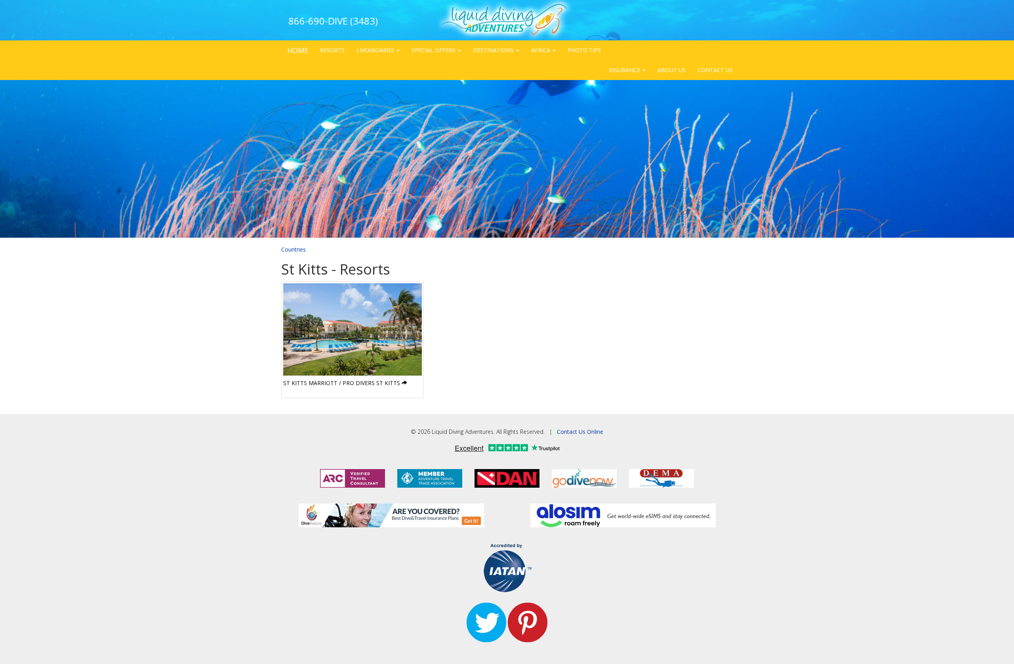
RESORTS (332, 50)
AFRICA (541, 50)
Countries (293, 249)
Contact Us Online (580, 431)
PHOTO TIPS (584, 50)
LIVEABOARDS (376, 50)
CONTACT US (715, 70)
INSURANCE (625, 70)
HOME (297, 50)
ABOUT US (672, 70)
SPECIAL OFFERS (434, 50)
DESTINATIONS (494, 50)
